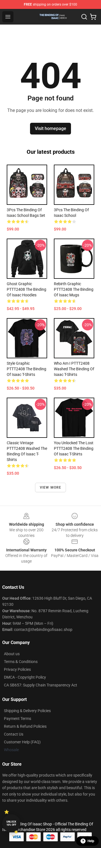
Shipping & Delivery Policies (27, 710)
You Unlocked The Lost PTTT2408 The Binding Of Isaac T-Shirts (73, 448)
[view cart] (93, 16)
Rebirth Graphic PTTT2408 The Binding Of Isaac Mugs (73, 289)
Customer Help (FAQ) (22, 742)
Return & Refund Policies (25, 726)
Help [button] (91, 841)
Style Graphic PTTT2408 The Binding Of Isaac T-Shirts (26, 369)
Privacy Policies (17, 669)
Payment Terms (17, 718)
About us (12, 654)
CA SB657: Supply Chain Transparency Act (40, 685)
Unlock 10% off (11, 823)
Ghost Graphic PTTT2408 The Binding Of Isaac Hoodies (26, 289)
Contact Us (13, 734)
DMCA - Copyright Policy (25, 677)
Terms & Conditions (21, 661)
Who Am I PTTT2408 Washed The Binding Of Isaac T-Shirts (74, 369)
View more (50, 487)
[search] (84, 16)
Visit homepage (50, 128)
